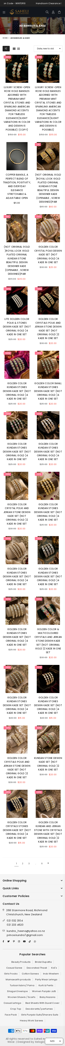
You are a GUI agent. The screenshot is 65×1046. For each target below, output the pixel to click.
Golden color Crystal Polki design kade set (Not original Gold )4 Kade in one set (48, 254)
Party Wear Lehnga (46, 979)
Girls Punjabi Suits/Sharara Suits (39, 1014)
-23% (7, 57)
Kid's (54, 967)
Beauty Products (21, 962)
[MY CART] (59, 11)
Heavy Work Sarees (31, 1020)
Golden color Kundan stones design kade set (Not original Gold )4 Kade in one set (17, 391)
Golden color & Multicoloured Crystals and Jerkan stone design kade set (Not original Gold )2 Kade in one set (48, 640)
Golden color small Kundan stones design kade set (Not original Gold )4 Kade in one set (48, 391)
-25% (7, 667)
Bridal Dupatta (43, 962)
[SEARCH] (47, 11)
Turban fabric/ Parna (22, 985)
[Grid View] (14, 48)
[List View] (18, 48)
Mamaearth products (18, 979)
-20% (7, 288)
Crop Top (15, 1008)
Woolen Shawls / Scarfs (21, 997)
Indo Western (51, 973)
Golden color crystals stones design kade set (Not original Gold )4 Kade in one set (17, 830)
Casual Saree (14, 967)
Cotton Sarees (30, 973)
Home (5, 38)
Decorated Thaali (37, 967)
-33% (38, 288)
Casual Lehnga (12, 1003)
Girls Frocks (11, 973)
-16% (38, 216)
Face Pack (11, 1014)
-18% (7, 216)
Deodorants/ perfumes (39, 1008)
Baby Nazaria (47, 997)
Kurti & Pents (46, 985)
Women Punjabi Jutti (44, 991)
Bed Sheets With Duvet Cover (42, 1003)
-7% (38, 144)
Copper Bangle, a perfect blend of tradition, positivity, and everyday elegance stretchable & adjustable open (17, 186)
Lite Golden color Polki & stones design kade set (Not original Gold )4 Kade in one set (17, 326)
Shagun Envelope (17, 991)
